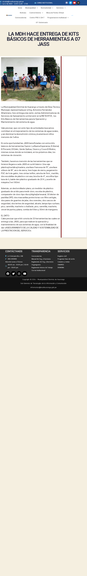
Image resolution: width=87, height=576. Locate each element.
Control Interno (35, 13)
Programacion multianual (57, 18)
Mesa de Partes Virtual (55, 13)
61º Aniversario (42, 22)
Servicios (60, 8)
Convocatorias (21, 18)
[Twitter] (70, 2)
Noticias (23, 13)
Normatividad (46, 8)
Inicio (20, 8)
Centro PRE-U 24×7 (37, 18)
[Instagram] (78, 2)
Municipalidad (30, 8)
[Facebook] (66, 2)
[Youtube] (74, 2)
